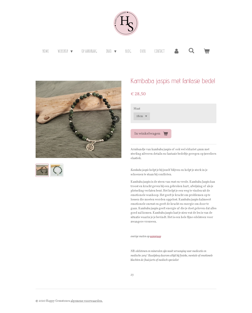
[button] (42, 170)
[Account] (176, 51)
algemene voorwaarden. (86, 301)
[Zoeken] (191, 50)
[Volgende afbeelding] (116, 119)
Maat (137, 109)
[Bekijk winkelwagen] (206, 51)
